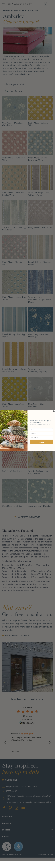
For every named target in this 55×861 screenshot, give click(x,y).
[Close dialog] (54, 411)
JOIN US (41, 442)
